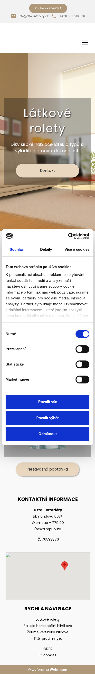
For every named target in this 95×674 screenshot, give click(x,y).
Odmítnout (47, 434)
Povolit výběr (47, 418)
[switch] (82, 349)
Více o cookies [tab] (77, 249)
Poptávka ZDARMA (48, 8)
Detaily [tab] (46, 249)
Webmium (58, 669)
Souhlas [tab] (17, 249)
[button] (64, 565)
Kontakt (47, 170)
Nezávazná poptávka (47, 469)
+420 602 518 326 (72, 16)
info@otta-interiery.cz (34, 16)
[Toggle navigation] (85, 41)
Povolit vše (47, 402)
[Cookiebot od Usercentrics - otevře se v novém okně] (68, 236)
